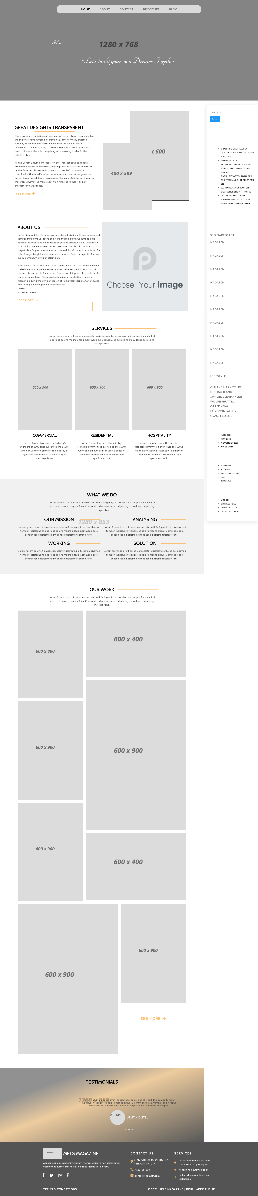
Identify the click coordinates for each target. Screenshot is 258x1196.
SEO (223, 477)
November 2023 (229, 443)
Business (226, 465)
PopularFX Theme (200, 1189)
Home (85, 9)
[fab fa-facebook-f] (43, 1175)
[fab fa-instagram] (59, 1175)
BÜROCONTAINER (223, 411)
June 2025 (226, 435)
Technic (226, 481)
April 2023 (227, 447)
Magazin (217, 242)
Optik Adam (219, 406)
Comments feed (230, 507)
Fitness (225, 469)
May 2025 (226, 439)
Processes (151, 9)
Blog (173, 9)
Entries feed (228, 504)
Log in (225, 500)
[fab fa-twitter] (51, 1175)
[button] (125, 1129)
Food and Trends (231, 473)
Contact (126, 9)
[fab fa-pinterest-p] (68, 1175)
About (104, 9)
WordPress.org (230, 511)
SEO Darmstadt (222, 235)
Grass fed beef (222, 416)
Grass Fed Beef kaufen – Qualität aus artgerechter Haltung (237, 153)
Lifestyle (218, 376)
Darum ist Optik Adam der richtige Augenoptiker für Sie (237, 180)
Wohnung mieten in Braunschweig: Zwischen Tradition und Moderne (236, 199)
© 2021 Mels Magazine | (167, 1189)
